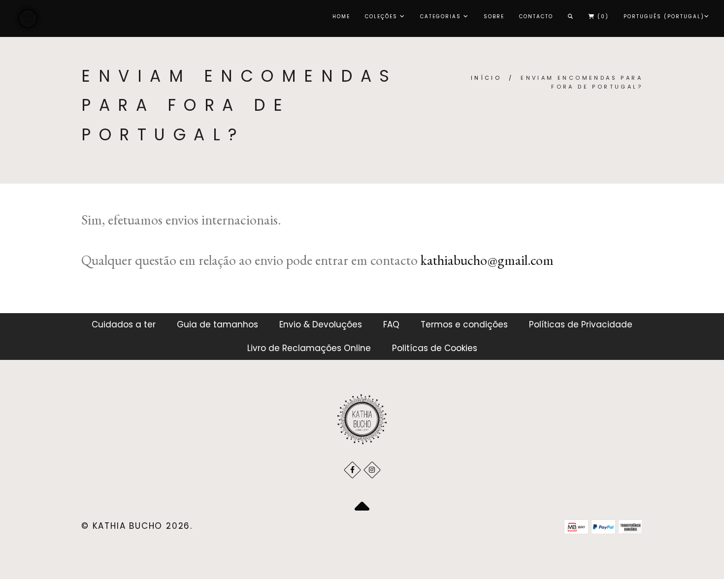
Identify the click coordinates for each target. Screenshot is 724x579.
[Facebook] (352, 470)
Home (341, 16)
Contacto (536, 16)
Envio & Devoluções (320, 324)
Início (486, 78)
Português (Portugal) (664, 16)
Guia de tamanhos (217, 324)
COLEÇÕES (382, 16)
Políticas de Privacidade (580, 324)
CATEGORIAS (441, 16)
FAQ (391, 324)
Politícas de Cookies (434, 348)
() (602, 16)
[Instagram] (372, 470)
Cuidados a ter (124, 324)
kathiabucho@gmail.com (487, 260)
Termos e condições (464, 324)
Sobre (494, 16)
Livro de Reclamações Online (309, 348)
